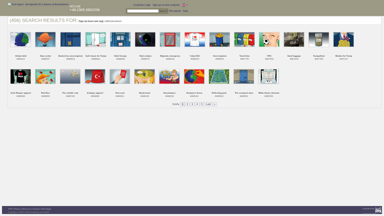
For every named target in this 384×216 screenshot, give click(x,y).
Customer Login (142, 5)
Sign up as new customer (166, 5)
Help (185, 11)
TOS (10, 209)
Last (208, 104)
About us (26, 209)
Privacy (17, 209)
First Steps (46, 209)
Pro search (175, 11)
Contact (36, 209)
